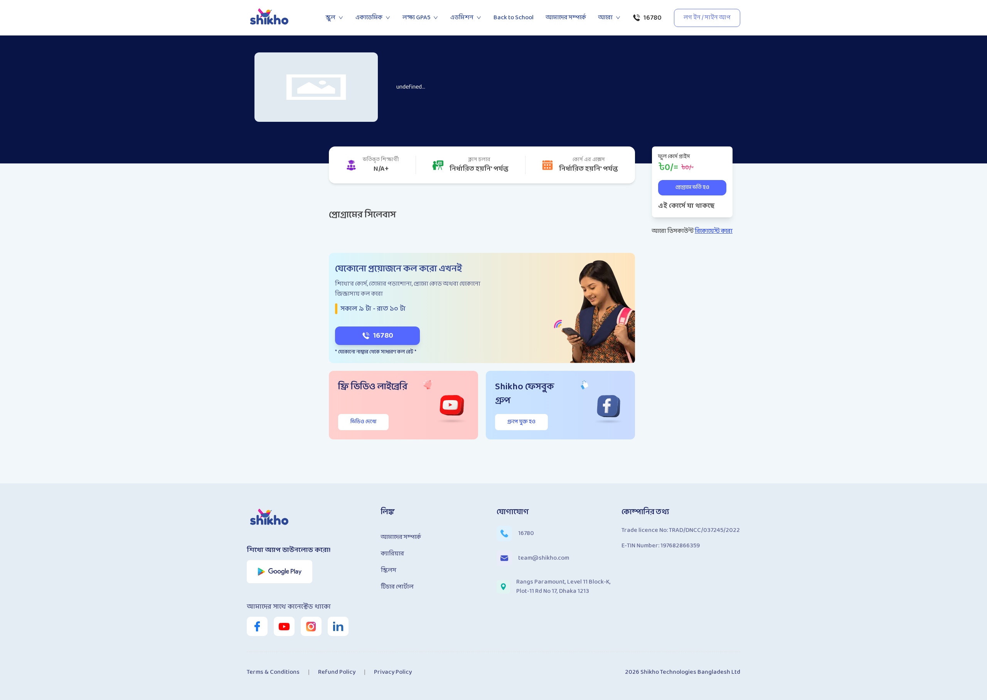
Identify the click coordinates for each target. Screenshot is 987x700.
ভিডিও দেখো (363, 421)
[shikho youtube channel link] (284, 626)
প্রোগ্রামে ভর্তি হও (692, 187)
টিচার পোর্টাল (397, 587)
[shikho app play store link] (280, 571)
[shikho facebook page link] (257, 626)
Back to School (514, 17)
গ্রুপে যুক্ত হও (521, 421)
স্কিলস (388, 570)
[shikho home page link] (270, 17)
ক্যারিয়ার (392, 554)
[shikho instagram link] (311, 626)
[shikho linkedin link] (338, 626)
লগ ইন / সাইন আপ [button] (707, 17)
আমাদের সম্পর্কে (566, 17)
